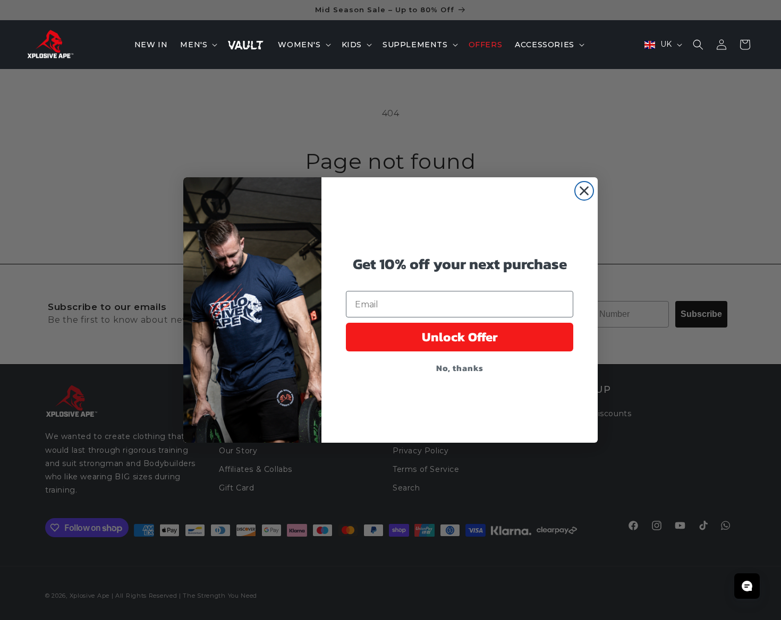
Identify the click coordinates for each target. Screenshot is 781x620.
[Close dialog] (584, 191)
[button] (198, 44)
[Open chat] (747, 586)
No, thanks (459, 367)
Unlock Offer (460, 337)
